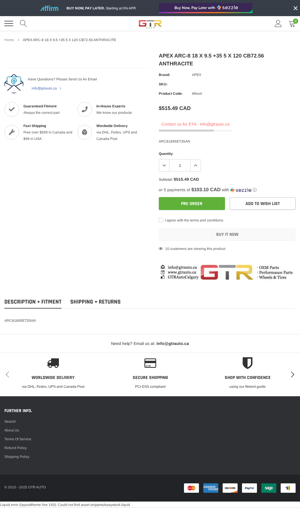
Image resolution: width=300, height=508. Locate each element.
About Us (11, 430)
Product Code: (171, 94)
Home (9, 40)
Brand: (164, 75)
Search (10, 421)
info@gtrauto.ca (45, 88)
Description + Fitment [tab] (33, 302)
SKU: (163, 84)
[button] (227, 190)
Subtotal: (166, 179)
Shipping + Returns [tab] (95, 302)
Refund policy (15, 448)
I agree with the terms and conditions (193, 220)
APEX (196, 75)
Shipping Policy (16, 457)
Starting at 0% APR (101, 8)
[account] (278, 23)
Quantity (166, 154)
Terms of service (17, 439)
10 (167, 249)
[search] (23, 23)
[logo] (150, 23)
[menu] (8, 23)
